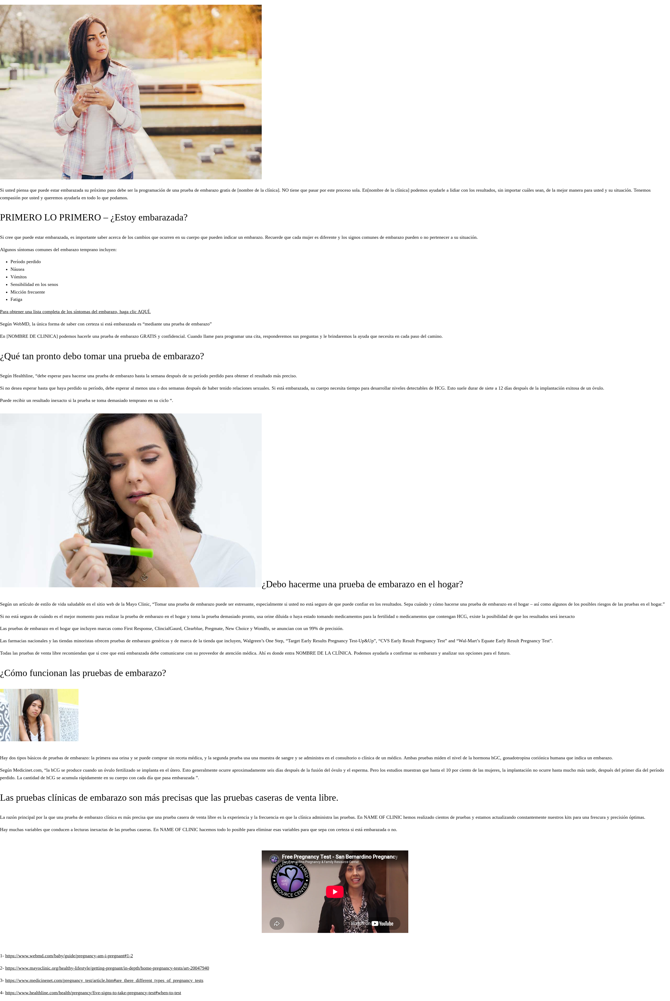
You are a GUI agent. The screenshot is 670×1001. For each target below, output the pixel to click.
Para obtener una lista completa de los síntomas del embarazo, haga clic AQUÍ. (75, 311)
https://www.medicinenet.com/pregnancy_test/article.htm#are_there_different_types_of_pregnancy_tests (104, 980)
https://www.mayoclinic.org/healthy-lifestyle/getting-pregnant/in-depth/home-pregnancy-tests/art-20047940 (107, 968)
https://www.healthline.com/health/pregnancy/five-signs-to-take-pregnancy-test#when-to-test (93, 992)
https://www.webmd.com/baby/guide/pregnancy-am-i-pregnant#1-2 (69, 955)
